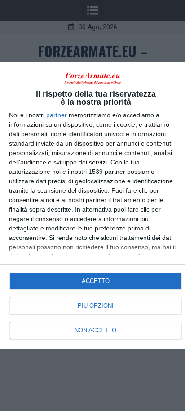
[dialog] (92, 205)
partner (56, 115)
